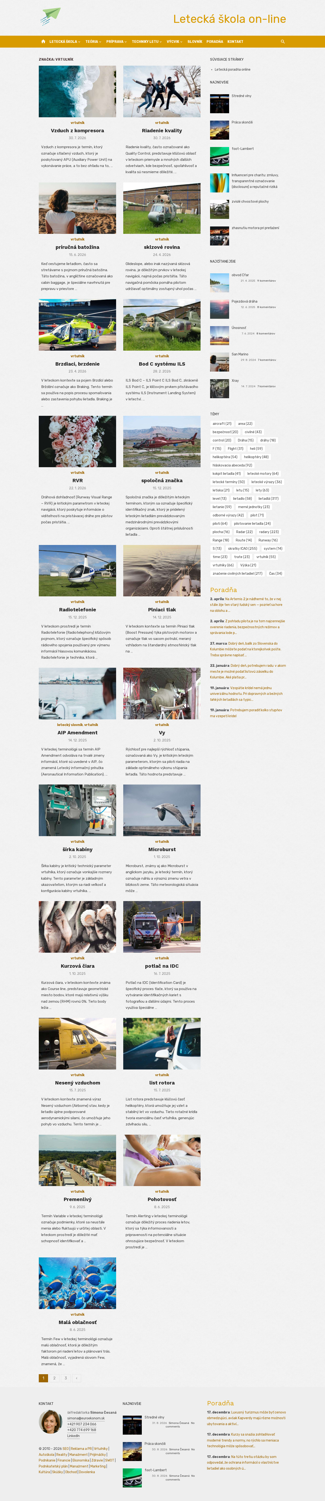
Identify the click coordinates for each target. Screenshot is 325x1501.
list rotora (162, 1083)
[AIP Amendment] (77, 693)
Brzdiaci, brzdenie (77, 364)
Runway (268, 540)
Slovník (194, 42)
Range (221, 540)
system (273, 549)
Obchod (71, 1472)
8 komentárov (266, 307)
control (222, 440)
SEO (66, 1449)
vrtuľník (77, 123)
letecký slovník (70, 725)
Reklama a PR (81, 1449)
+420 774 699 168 (81, 1430)
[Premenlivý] (77, 1160)
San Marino (240, 354)
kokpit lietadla (227, 474)
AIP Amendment (78, 733)
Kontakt (235, 42)
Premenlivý (78, 1199)
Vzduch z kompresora (77, 130)
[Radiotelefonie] (77, 571)
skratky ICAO (242, 549)
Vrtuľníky (101, 1449)
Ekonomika (81, 1460)
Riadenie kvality (162, 130)
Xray (235, 381)
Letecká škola (63, 42)
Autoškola (46, 1455)
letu (242, 490)
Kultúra (44, 1472)
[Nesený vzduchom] (77, 1043)
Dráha (246, 440)
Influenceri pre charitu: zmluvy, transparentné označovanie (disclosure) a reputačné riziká (255, 181)
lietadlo (242, 499)
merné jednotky (254, 507)
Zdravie (97, 1460)
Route (244, 540)
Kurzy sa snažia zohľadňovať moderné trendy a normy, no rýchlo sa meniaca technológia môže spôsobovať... (243, 1440)
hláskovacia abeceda (232, 465)
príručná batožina (77, 247)
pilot (257, 515)
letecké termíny (229, 482)
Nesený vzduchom (77, 1083)
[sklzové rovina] (162, 208)
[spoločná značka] (162, 441)
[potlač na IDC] (162, 927)
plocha (221, 532)
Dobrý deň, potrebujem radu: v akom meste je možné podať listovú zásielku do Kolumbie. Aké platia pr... (248, 671)
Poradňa (215, 42)
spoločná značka (161, 480)
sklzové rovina (162, 247)
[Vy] (162, 693)
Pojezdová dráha (244, 301)
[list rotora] (162, 1043)
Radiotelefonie (77, 610)
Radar (244, 532)
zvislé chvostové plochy (250, 202)
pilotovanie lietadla (252, 524)
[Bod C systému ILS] (162, 325)
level (220, 499)
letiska (221, 490)
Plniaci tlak (162, 610)
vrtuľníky (223, 565)
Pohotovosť (162, 1199)
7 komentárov (267, 360)
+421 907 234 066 (81, 1424)
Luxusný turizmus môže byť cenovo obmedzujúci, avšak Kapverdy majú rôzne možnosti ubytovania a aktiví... (246, 1418)
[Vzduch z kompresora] (77, 91)
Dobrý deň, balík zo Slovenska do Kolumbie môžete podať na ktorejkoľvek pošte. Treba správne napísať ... (245, 649)
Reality (61, 1455)
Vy (162, 733)
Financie (64, 1460)
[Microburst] (162, 810)
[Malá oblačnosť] (77, 1283)
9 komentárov (266, 280)
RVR (77, 480)
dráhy (268, 440)
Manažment (78, 1455)
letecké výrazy (266, 482)
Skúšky (57, 1472)
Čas (275, 574)
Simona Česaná (179, 1423)
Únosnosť (239, 328)
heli (256, 449)
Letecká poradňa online (233, 70)
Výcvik (173, 42)
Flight (235, 449)
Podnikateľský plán (53, 1466)
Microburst (162, 849)
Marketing (98, 1466)
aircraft (222, 424)
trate (242, 557)
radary (269, 532)
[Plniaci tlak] (162, 571)
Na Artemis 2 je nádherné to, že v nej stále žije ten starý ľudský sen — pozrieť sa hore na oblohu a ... (246, 605)
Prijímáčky (98, 1455)
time (220, 557)
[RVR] (77, 441)
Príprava (114, 42)
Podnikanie (47, 1460)
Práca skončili (242, 122)
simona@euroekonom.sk (86, 1418)
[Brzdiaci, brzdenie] (77, 325)
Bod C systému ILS (162, 364)
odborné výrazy (228, 515)
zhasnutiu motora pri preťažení (255, 228)
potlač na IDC (162, 966)
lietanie (222, 507)
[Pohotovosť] (162, 1160)
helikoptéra (225, 457)
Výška (248, 565)
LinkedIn (73, 1436)
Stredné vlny (241, 96)
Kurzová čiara (77, 966)
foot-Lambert (243, 149)
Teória (91, 42)
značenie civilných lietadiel (237, 574)
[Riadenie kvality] (162, 91)
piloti (220, 524)
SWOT (109, 1460)
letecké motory (263, 474)
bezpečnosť (225, 432)
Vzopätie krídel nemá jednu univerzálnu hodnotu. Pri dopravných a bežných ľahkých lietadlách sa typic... (246, 694)
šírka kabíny (78, 849)
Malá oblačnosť (78, 1322)
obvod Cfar (240, 275)
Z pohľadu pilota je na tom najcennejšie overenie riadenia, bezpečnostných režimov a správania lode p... (247, 627)
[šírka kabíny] (77, 810)
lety (262, 490)
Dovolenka (87, 1472)
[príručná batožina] (77, 208)
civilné (253, 432)
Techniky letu (145, 42)
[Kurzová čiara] (77, 927)
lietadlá (269, 499)
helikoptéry (256, 457)
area (245, 424)
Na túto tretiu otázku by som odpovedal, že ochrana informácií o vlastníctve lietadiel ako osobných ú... (243, 1463)
